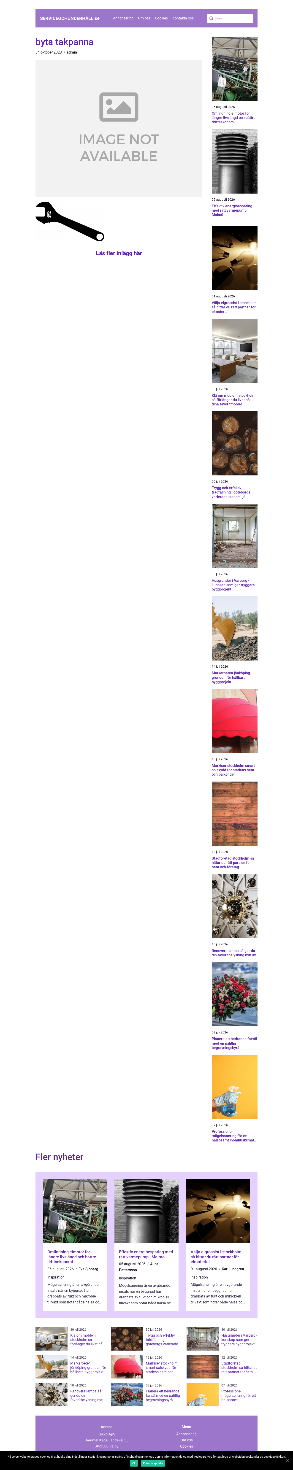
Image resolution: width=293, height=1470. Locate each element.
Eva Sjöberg (88, 1269)
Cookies (161, 18)
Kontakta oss (183, 18)
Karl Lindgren (233, 1269)
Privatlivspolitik (153, 1463)
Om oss (144, 18)
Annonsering (123, 18)
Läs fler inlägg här (119, 253)
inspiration (56, 1277)
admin (72, 52)
